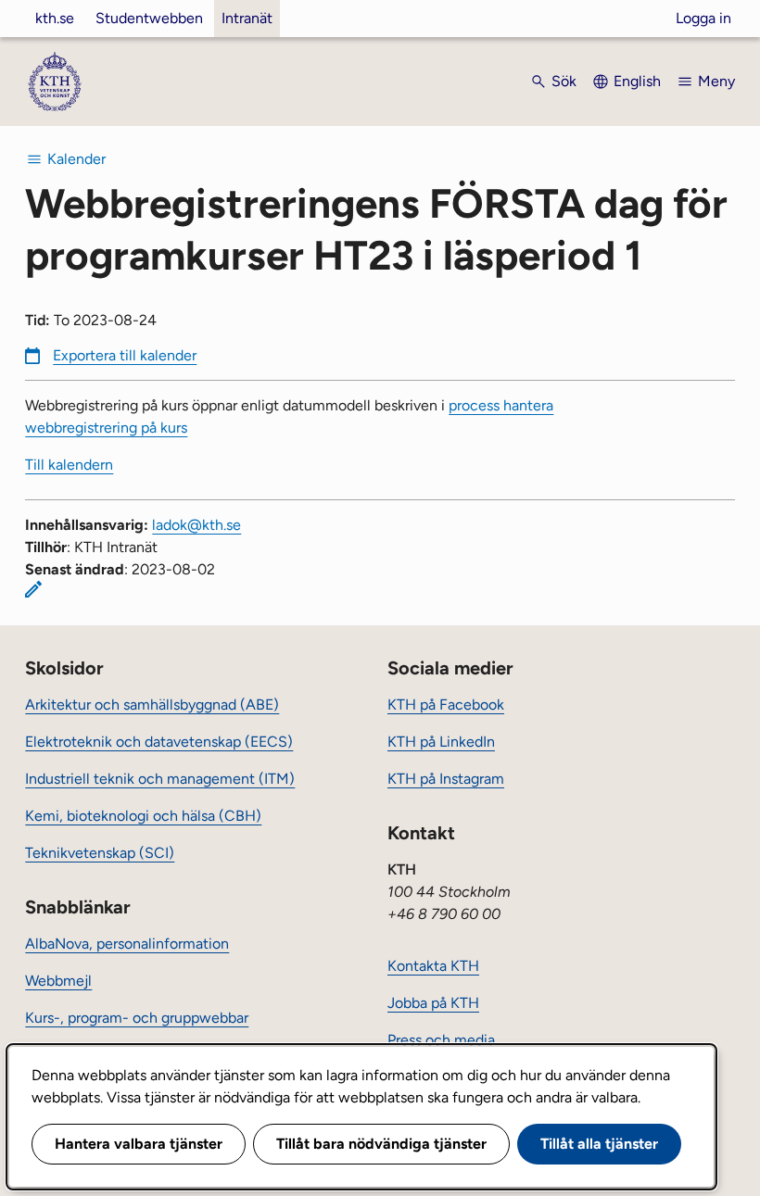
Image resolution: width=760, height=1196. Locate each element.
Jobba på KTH (433, 1003)
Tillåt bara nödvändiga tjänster (381, 1143)
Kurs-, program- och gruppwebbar (136, 1017)
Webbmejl (58, 980)
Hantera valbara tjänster (138, 1143)
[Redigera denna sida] (33, 589)
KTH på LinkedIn (441, 741)
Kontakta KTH (433, 966)
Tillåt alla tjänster (599, 1143)
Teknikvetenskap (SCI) (99, 853)
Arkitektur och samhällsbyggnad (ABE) (152, 704)
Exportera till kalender (124, 355)
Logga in (703, 18)
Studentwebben (149, 18)
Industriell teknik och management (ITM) (160, 778)
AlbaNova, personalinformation (127, 943)
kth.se (54, 18)
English (637, 81)
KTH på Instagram (445, 778)
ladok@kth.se (196, 525)
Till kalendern (69, 464)
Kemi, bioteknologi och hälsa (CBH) (143, 816)
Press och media (441, 1040)
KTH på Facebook (445, 704)
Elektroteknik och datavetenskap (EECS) (159, 741)
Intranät (247, 18)
